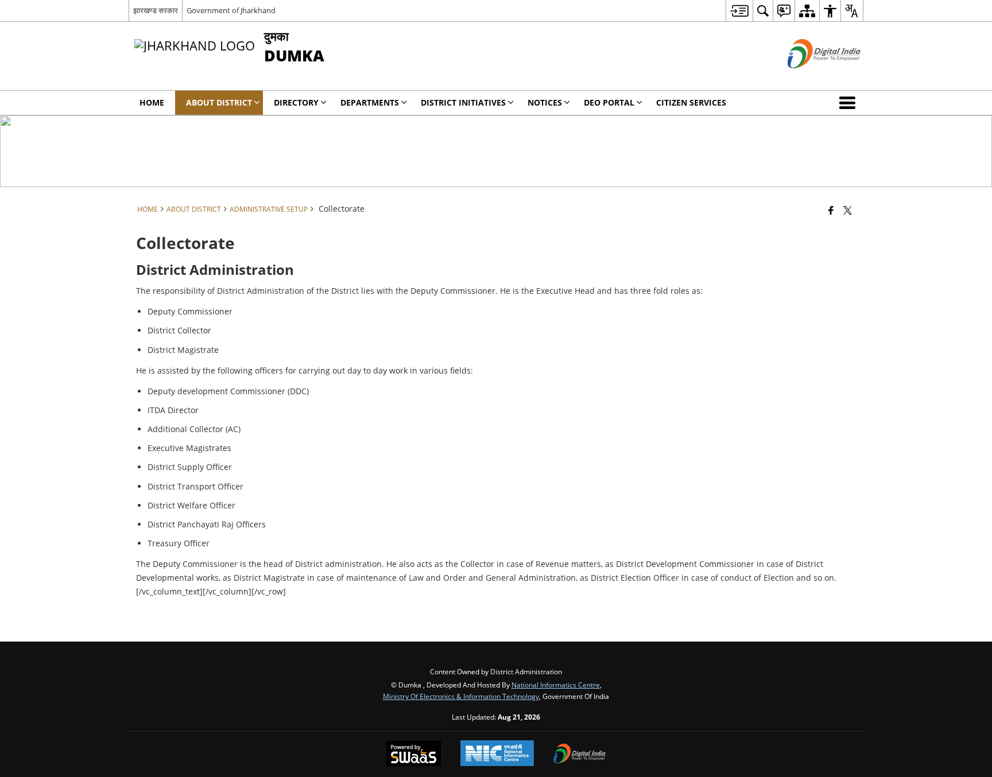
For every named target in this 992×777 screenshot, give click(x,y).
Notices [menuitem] (545, 102)
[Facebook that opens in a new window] (831, 210)
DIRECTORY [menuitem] (296, 102)
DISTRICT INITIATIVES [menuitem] (463, 102)
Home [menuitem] (152, 102)
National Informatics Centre (556, 684)
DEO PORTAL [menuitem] (609, 102)
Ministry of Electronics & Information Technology (461, 696)
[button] (849, 103)
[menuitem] (739, 10)
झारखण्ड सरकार (155, 10)
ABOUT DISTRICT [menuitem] (219, 102)
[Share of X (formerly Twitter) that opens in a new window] (847, 210)
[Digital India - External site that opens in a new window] (809, 77)
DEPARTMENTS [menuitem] (369, 102)
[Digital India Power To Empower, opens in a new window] (580, 754)
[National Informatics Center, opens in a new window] (497, 754)
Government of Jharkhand (231, 10)
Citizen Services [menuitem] (691, 102)
